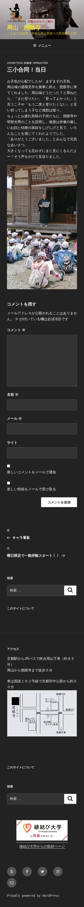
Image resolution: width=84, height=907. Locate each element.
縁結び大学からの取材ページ (42, 846)
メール (14, 418)
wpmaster (40, 63)
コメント (16, 330)
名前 (12, 394)
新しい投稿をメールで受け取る (31, 489)
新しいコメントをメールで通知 (31, 472)
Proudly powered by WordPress (33, 895)
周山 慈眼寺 (24, 27)
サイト (12, 442)
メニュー (44, 45)
